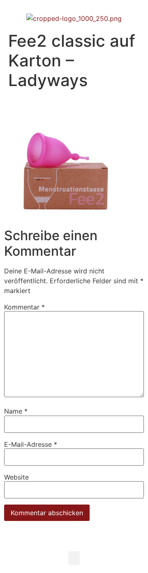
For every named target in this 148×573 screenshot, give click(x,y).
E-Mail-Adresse (30, 444)
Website (16, 477)
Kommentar (24, 307)
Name (16, 411)
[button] (74, 558)
